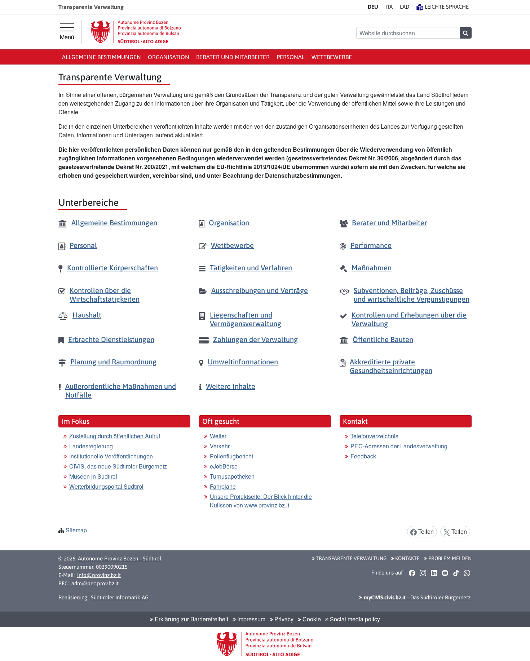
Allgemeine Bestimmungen (101, 57)
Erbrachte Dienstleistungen (111, 339)
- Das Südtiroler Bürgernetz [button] (416, 597)
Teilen (425, 531)
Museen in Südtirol (93, 476)
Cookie (311, 619)
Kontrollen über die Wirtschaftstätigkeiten (105, 294)
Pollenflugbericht (231, 456)
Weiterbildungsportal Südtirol (106, 486)
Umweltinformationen (243, 362)
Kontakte (407, 558)
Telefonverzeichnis (374, 436)
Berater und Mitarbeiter (233, 57)
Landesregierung (91, 446)
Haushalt (86, 315)
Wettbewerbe (332, 57)
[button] (411, 573)
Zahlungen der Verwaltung (255, 339)
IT (389, 7)
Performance (371, 245)
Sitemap (76, 530)
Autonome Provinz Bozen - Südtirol (119, 558)
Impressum (250, 619)
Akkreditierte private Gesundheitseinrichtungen (391, 366)
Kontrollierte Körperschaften (112, 267)
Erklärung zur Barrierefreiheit (190, 619)
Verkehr (220, 446)
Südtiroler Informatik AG (120, 597)
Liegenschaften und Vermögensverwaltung (245, 319)
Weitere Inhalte (230, 386)
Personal (291, 57)
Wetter (218, 436)
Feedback (363, 456)
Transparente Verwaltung (351, 558)
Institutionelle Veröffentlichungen (111, 456)
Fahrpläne (223, 486)
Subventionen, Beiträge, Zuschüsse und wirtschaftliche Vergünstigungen (411, 294)
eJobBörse (224, 466)
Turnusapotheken (232, 476)
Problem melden (449, 558)
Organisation (168, 57)
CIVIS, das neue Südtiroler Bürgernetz (118, 466)
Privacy (283, 619)
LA (404, 7)
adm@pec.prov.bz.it (95, 583)
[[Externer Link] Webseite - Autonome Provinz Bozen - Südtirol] (136, 32)
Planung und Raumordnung (113, 362)
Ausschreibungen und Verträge (259, 290)
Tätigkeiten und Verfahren (251, 267)
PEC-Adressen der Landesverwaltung (398, 446)
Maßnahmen (372, 267)
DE (373, 7)
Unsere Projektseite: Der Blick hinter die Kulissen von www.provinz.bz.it (261, 500)
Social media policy (354, 619)
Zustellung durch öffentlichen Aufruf (114, 436)
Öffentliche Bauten (383, 339)
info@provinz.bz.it (99, 575)
